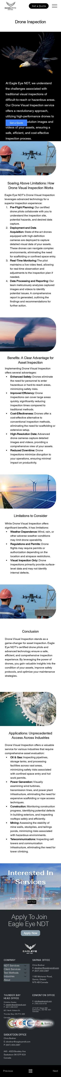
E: (33, 968)
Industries (9, 976)
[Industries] (25, 976)
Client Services (12, 969)
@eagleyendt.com (19, 1004)
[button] (38, 6)
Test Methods (11, 972)
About (7, 979)
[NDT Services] (25, 965)
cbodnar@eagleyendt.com (47, 968)
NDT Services (11, 965)
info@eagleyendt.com (43, 1001)
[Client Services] (25, 969)
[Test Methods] (25, 973)
